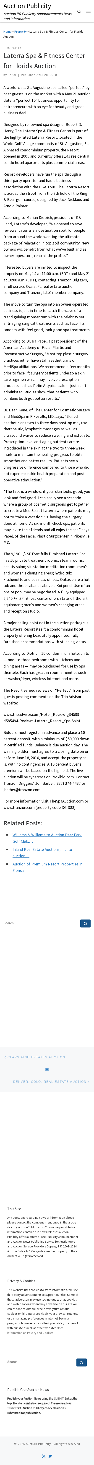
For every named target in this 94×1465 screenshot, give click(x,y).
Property (20, 31)
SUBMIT (59, 1398)
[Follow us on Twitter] (50, 1456)
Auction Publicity (38, 1444)
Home (7, 31)
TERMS (11, 1408)
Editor (12, 75)
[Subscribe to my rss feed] (43, 1456)
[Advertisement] (47, 983)
